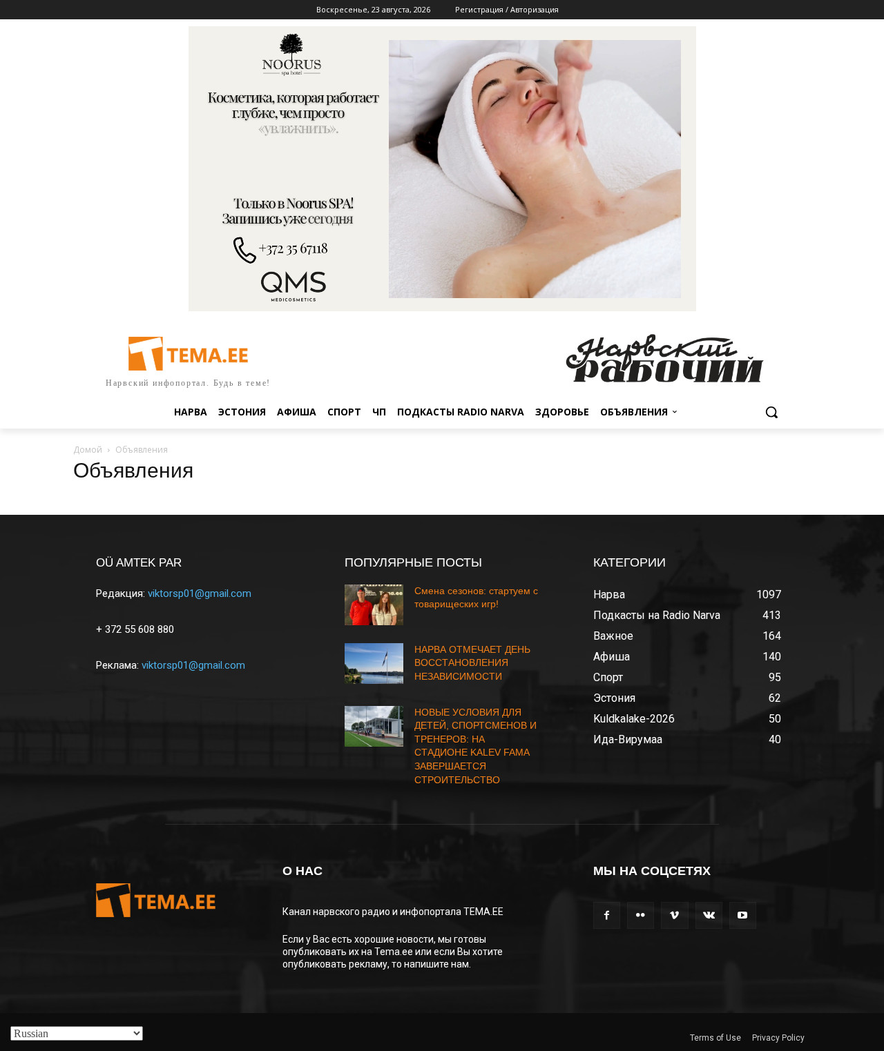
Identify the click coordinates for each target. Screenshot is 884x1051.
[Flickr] (640, 915)
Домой (87, 449)
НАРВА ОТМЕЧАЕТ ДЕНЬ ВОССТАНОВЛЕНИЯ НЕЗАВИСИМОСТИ (472, 663)
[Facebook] (606, 915)
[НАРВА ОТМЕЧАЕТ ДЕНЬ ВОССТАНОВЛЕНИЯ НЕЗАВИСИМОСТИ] (374, 663)
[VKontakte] (708, 915)
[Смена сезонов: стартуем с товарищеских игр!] (374, 605)
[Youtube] (742, 915)
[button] (771, 412)
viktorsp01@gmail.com (199, 593)
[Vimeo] (674, 915)
